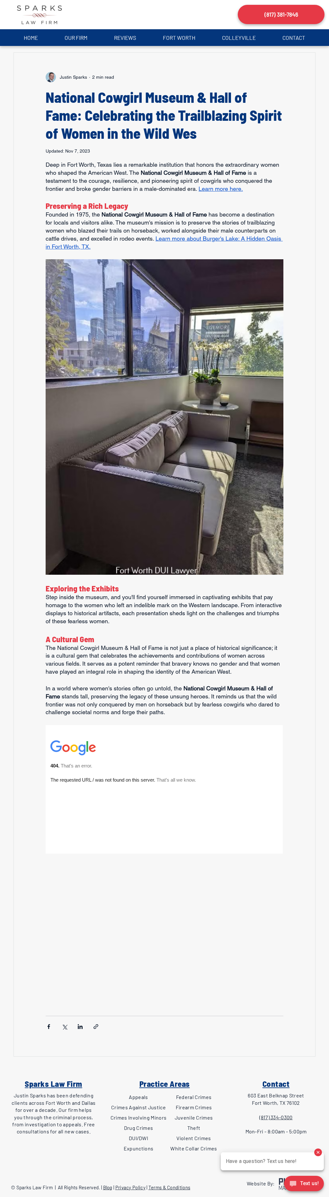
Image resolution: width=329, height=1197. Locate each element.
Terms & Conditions (169, 1187)
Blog (107, 1187)
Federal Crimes (193, 1097)
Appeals (138, 1097)
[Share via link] (96, 1027)
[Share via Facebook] (49, 1027)
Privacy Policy (130, 1187)
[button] (76, 37)
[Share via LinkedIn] (80, 1027)
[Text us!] (304, 1184)
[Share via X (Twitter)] (64, 1027)
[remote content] (164, 863)
